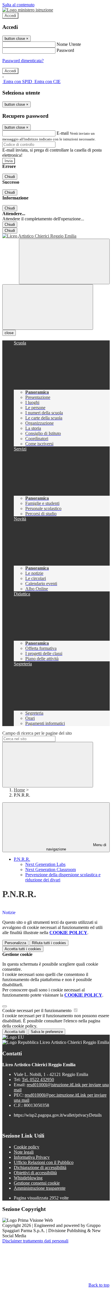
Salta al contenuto (18, 4)
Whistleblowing (28, 1177)
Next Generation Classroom (50, 869)
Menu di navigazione (76, 847)
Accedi (10, 15)
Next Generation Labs (45, 864)
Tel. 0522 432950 (38, 1079)
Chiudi (10, 177)
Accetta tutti (23, 949)
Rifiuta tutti (49, 943)
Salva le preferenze (47, 1032)
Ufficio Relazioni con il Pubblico (44, 1162)
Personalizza (15, 943)
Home (19, 789)
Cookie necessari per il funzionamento (37, 1010)
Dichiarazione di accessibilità (40, 1167)
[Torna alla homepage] (56, 236)
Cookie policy (26, 1146)
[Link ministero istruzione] (27, 9)
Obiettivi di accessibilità (35, 1172)
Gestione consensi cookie (37, 1183)
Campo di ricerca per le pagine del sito (37, 733)
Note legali (24, 1152)
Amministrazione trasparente (39, 1188)
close (9, 333)
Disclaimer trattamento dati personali (35, 1240)
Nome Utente (69, 44)
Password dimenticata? (23, 60)
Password (65, 50)
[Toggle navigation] (47, 307)
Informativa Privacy (32, 1157)
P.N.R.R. (22, 859)
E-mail (63, 133)
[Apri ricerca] (64, 261)
